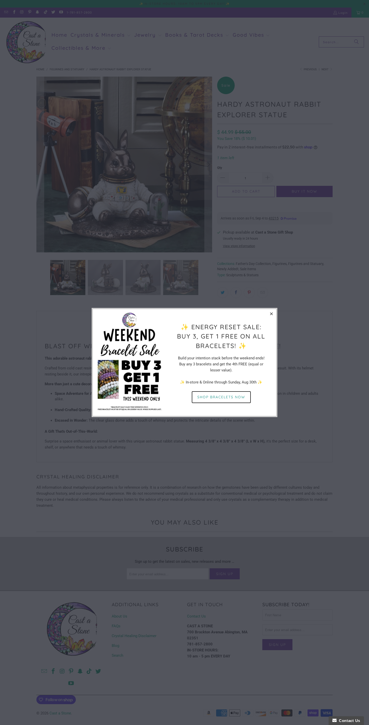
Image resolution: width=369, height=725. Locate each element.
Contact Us (348, 720)
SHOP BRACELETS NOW (221, 397)
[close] (271, 313)
